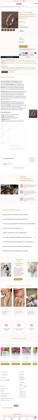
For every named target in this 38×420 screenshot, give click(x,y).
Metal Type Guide (22, 388)
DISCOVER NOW (18, 279)
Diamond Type (21, 25)
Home (1, 6)
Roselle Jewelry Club (22, 379)
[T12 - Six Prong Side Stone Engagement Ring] (15, 351)
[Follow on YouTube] (8, 380)
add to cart (23, 46)
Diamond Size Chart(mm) (22, 396)
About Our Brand (21, 374)
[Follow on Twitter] (2, 380)
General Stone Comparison (5, 388)
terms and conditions (10, 407)
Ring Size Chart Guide (22, 393)
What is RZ (2, 390)
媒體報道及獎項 (21, 377)
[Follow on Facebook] (1, 380)
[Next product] (37, 356)
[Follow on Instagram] (4, 380)
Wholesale (20, 384)
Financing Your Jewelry (4, 396)
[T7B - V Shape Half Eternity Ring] (5, 351)
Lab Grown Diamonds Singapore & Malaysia (7, 398)
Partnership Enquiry (22, 382)
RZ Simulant (2, 391)
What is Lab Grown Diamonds (5, 393)
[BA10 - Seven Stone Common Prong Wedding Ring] (26, 351)
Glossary (20, 390)
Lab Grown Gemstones (4, 395)
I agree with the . (7, 407)
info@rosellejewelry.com (4, 374)
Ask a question (32, 160)
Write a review (32, 158)
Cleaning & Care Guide (22, 395)
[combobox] (5, 362)
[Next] (17, 19)
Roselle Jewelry (23, 414)
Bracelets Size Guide (22, 391)
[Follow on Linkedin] (6, 380)
